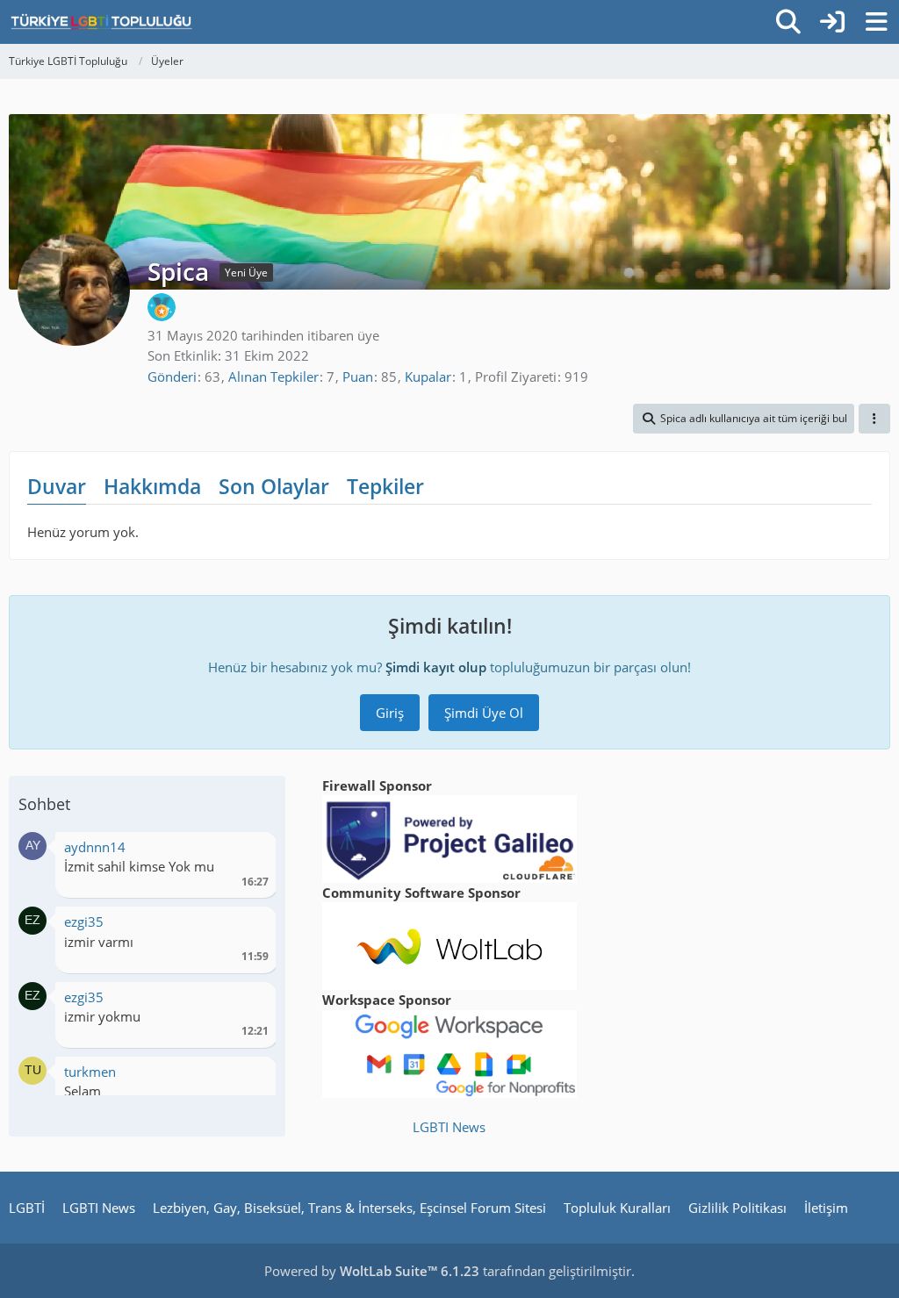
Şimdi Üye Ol (483, 712)
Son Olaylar (274, 486)
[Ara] (788, 21)
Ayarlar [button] (249, 851)
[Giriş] (832, 22)
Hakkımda (152, 486)
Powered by (371, 1271)
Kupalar (428, 376)
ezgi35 (84, 921)
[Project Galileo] (449, 837)
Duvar (56, 486)
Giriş (390, 712)
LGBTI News (449, 1127)
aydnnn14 (95, 847)
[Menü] (876, 21)
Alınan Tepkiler (273, 376)
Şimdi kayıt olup (435, 667)
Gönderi (172, 376)
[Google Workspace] (449, 1052)
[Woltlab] (449, 944)
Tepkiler (385, 486)
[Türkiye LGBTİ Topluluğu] (101, 21)
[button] (743, 419)
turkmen (90, 1071)
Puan (357, 376)
